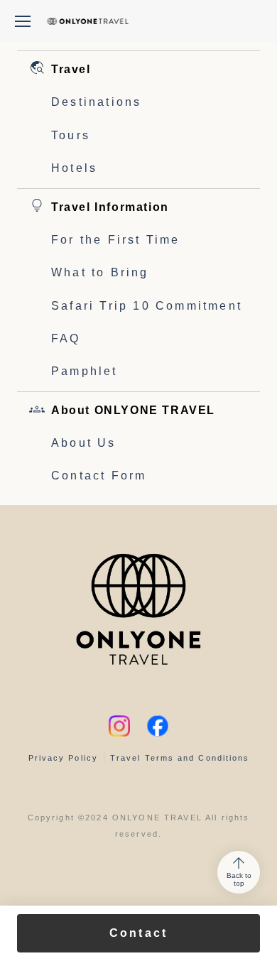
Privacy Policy (63, 758)
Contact (138, 933)
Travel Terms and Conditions (179, 758)
